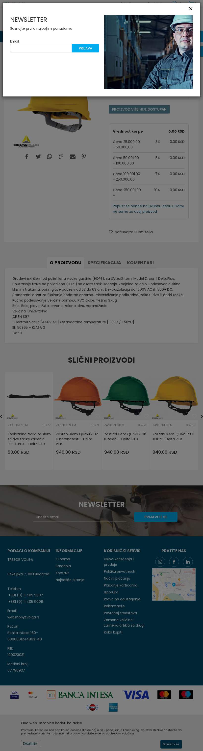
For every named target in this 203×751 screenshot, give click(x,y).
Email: (15, 41)
